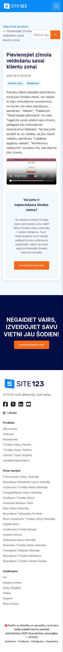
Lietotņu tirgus (17, 455)
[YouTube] (28, 404)
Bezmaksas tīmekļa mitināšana (22, 555)
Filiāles (7, 593)
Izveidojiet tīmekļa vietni (31, 265)
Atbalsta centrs (12, 582)
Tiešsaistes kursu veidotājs (19, 540)
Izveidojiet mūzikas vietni (18, 503)
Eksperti (8, 598)
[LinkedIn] (20, 404)
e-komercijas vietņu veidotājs (21, 476)
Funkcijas (8, 434)
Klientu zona (15, 83)
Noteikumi (10, 641)
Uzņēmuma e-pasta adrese (19, 529)
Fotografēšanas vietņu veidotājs (22, 492)
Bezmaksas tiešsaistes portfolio (22, 513)
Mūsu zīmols (11, 603)
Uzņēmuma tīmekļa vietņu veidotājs (25, 487)
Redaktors (33, 83)
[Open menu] (56, 6)
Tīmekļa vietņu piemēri (17, 444)
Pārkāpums (37, 641)
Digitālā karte (11, 524)
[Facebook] (6, 404)
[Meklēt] (55, 34)
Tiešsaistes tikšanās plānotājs (21, 550)
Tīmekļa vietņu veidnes (17, 450)
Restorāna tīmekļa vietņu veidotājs (24, 545)
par (5, 577)
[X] (13, 404)
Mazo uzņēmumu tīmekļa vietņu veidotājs (29, 519)
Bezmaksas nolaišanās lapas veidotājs (26, 482)
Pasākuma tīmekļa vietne (18, 497)
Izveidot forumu (12, 534)
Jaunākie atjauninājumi (16, 460)
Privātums (23, 641)
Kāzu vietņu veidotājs (16, 508)
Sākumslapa (10, 428)
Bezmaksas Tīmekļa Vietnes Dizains (25, 561)
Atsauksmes (10, 439)
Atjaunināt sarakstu (15, 26)
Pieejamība (52, 641)
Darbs (12, 588)
